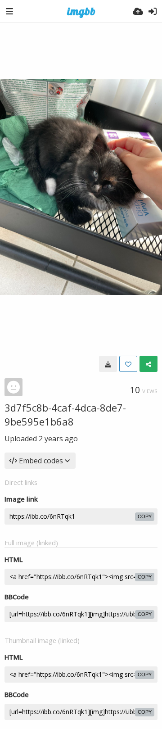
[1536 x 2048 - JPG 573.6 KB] (108, 364)
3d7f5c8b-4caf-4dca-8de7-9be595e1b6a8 (65, 414)
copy (145, 516)
